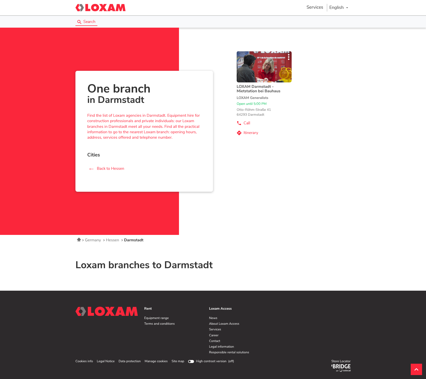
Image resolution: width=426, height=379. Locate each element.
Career (213, 335)
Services (314, 7)
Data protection (130, 361)
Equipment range (156, 318)
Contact (214, 341)
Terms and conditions (159, 324)
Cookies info (84, 361)
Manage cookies (156, 361)
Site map (178, 361)
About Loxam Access (224, 324)
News (213, 318)
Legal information (221, 346)
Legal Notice (106, 361)
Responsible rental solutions (229, 352)
